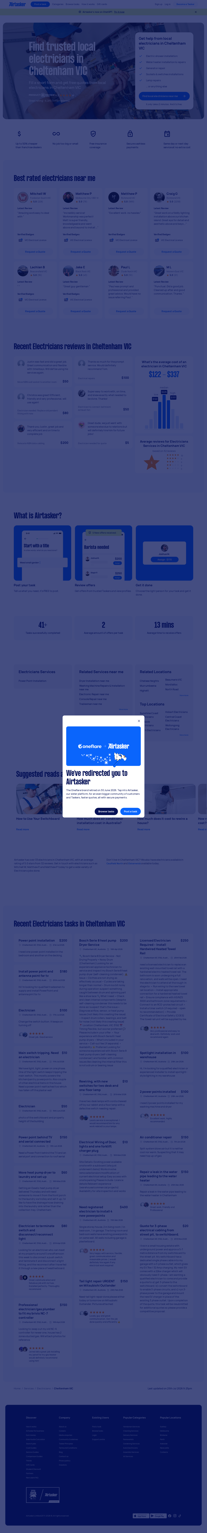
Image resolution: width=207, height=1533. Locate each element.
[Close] (139, 721)
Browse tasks (106, 811)
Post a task (130, 811)
